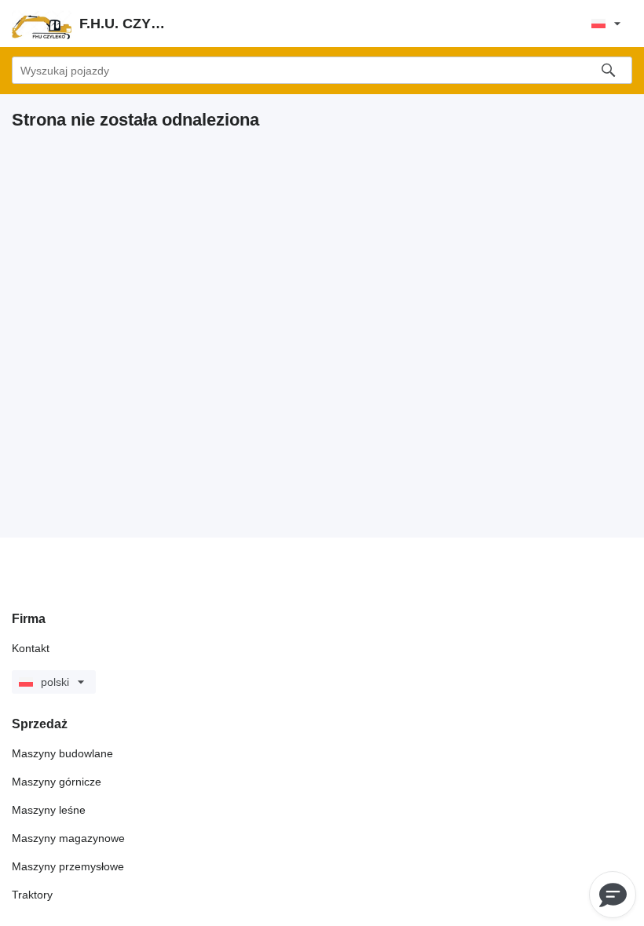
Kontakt (30, 648)
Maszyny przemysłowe (68, 866)
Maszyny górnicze (56, 781)
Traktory (32, 894)
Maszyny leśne (49, 810)
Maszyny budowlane (62, 753)
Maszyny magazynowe (68, 838)
